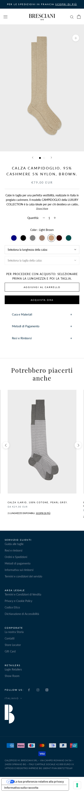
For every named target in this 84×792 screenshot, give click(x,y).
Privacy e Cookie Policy (18, 601)
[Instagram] (38, 689)
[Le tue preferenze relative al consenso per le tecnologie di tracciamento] (77, 785)
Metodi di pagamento (17, 563)
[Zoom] (75, 38)
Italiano (12, 698)
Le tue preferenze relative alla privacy (39, 781)
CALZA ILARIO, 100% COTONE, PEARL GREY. (38, 502)
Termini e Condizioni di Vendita (23, 594)
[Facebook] (29, 689)
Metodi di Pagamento (25, 326)
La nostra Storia (14, 632)
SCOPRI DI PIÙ (66, 4)
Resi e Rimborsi (22, 338)
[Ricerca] (72, 16)
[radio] (14, 238)
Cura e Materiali (22, 314)
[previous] (6, 445)
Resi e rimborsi (13, 550)
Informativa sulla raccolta (21, 787)
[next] (78, 445)
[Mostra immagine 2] (44, 158)
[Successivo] (51, 157)
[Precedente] (32, 157)
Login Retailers (13, 669)
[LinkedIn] (47, 689)
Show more (42, 208)
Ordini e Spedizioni (16, 557)
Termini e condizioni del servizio (23, 576)
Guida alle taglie (14, 544)
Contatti (9, 638)
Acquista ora (42, 299)
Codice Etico (12, 607)
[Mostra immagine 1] (40, 158)
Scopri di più (43, 513)
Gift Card (10, 651)
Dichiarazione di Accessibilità (22, 613)
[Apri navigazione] (5, 16)
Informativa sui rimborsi (19, 570)
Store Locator (13, 645)
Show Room (12, 676)
